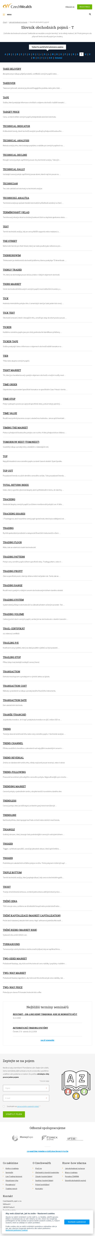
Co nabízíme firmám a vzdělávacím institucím (47, 1151)
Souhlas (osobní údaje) (44, 1180)
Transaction (11, 671)
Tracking (9, 499)
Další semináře (47, 1040)
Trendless (9, 800)
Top (5, 456)
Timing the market (15, 427)
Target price (11, 111)
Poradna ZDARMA (72, 1176)
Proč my (38, 1168)
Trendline (9, 815)
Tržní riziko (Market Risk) (20, 929)
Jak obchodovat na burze (75, 1168)
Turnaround (11, 944)
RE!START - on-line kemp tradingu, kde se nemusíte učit (45, 1014)
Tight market (12, 370)
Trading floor (12, 542)
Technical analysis (16, 140)
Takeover (9, 83)
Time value (10, 413)
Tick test (9, 312)
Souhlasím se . (23, 1106)
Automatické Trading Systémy (30, 1027)
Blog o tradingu (71, 1172)
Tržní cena (10, 901)
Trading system (13, 599)
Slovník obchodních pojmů (75, 1180)
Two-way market (14, 972)
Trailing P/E (11, 642)
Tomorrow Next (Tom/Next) (21, 441)
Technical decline (15, 154)
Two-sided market (15, 958)
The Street (10, 240)
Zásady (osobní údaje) (43, 1176)
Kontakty (39, 1188)
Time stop (9, 398)
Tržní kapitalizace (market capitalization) (32, 915)
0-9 (50, 57)
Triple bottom (12, 872)
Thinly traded (12, 269)
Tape (6, 97)
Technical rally (14, 169)
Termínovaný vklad (16, 212)
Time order (10, 384)
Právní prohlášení (42, 1184)
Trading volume (13, 614)
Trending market (14, 786)
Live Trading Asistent (14, 1176)
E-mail (7, 1098)
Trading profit (13, 571)
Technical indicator (16, 126)
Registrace (84, 7)
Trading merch (11, 1188)
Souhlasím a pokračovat (77, 1222)
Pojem (7, 1088)
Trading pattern (14, 556)
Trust (7, 886)
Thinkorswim (12, 255)
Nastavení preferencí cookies (17, 1230)
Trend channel (13, 743)
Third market (12, 283)
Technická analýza (16, 197)
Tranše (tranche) (14, 714)
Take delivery (12, 68)
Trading (8, 528)
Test (6, 226)
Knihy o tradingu (12, 1168)
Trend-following (14, 772)
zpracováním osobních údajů (28, 1106)
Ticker (7, 327)
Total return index (16, 484)
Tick (5, 298)
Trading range (12, 585)
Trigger (8, 843)
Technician (10, 183)
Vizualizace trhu (12, 1180)
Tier (5, 355)
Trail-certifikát (14, 628)
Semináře (9, 1172)
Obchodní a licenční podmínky (47, 1172)
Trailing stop (12, 657)
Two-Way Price (12, 987)
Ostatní (58, 57)
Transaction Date (15, 700)
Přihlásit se (69, 7)
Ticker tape (10, 341)
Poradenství (10, 1184)
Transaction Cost (15, 685)
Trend (7, 728)
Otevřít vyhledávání (90, 14)
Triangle (9, 829)
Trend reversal (13, 757)
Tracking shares (14, 513)
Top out (8, 470)
